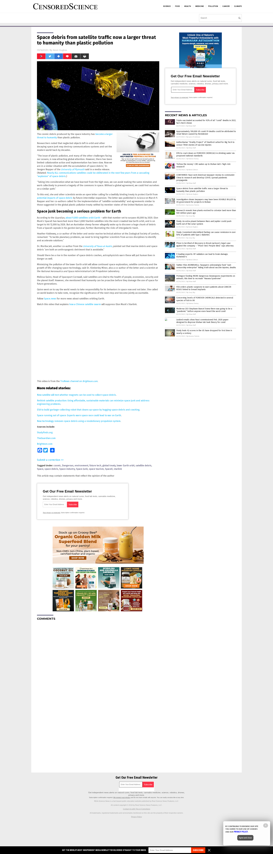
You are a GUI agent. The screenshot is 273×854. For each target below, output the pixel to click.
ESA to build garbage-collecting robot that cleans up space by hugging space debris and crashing (88, 409)
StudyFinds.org (45, 432)
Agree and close (245, 838)
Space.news (50, 298)
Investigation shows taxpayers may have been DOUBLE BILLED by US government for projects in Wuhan (206, 200)
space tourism (96, 469)
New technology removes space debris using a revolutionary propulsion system (78, 421)
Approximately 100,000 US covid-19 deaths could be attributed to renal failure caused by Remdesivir (206, 132)
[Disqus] (98, 658)
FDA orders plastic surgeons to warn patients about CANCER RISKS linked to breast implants (203, 288)
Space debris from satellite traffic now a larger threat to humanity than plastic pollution (202, 189)
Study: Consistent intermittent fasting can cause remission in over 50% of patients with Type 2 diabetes (206, 233)
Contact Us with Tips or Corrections (136, 809)
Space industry (67, 469)
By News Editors (192, 170)
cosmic (57, 465)
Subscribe (198, 850)
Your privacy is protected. (51, 512)
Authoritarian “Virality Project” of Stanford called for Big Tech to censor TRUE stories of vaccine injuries (205, 143)
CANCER (226, 6)
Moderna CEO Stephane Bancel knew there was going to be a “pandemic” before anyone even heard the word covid (204, 310)
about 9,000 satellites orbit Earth (83, 217)
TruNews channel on (79, 381)
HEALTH (187, 6)
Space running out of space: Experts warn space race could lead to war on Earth (79, 415)
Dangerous (68, 465)
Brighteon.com (44, 444)
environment (81, 465)
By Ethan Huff (191, 126)
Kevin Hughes (60, 50)
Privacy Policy (136, 817)
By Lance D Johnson (193, 137)
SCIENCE (167, 6)
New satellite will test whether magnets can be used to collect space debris (76, 395)
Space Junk (82, 469)
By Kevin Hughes (192, 194)
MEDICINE (199, 6)
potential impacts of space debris (54, 198)
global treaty (109, 465)
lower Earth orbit (126, 465)
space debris (51, 469)
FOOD (177, 6)
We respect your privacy (121, 797)
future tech (95, 465)
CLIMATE (238, 6)
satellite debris (143, 465)
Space (40, 469)
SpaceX (109, 469)
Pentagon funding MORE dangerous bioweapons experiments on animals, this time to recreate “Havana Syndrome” (205, 277)
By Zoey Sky (190, 216)
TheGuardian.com (46, 438)
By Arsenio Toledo (192, 205)
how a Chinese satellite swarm (85, 304)
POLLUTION (213, 6)
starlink (118, 469)
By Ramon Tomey (192, 159)
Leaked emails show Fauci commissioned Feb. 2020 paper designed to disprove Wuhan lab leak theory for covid (202, 320)
